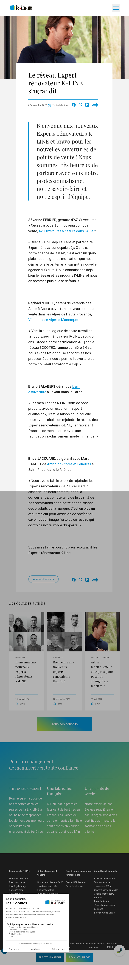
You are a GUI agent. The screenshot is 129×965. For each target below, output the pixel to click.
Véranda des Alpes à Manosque (53, 320)
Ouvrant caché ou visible (106, 890)
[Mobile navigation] (116, 8)
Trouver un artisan (50, 957)
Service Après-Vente (104, 912)
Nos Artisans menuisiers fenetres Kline (79, 873)
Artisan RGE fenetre (76, 882)
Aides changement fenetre (47, 873)
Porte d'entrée (16, 890)
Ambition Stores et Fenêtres (69, 464)
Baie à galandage (17, 886)
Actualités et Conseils (105, 871)
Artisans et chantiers (43, 579)
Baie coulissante (17, 882)
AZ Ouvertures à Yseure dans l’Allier (67, 231)
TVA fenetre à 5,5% (47, 886)
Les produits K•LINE (19, 871)
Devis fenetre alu (74, 886)
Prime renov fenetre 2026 (50, 882)
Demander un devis (79, 957)
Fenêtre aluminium (18, 878)
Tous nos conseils (64, 724)
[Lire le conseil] (26, 650)
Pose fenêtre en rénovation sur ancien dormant (104, 905)
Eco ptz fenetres (45, 890)
